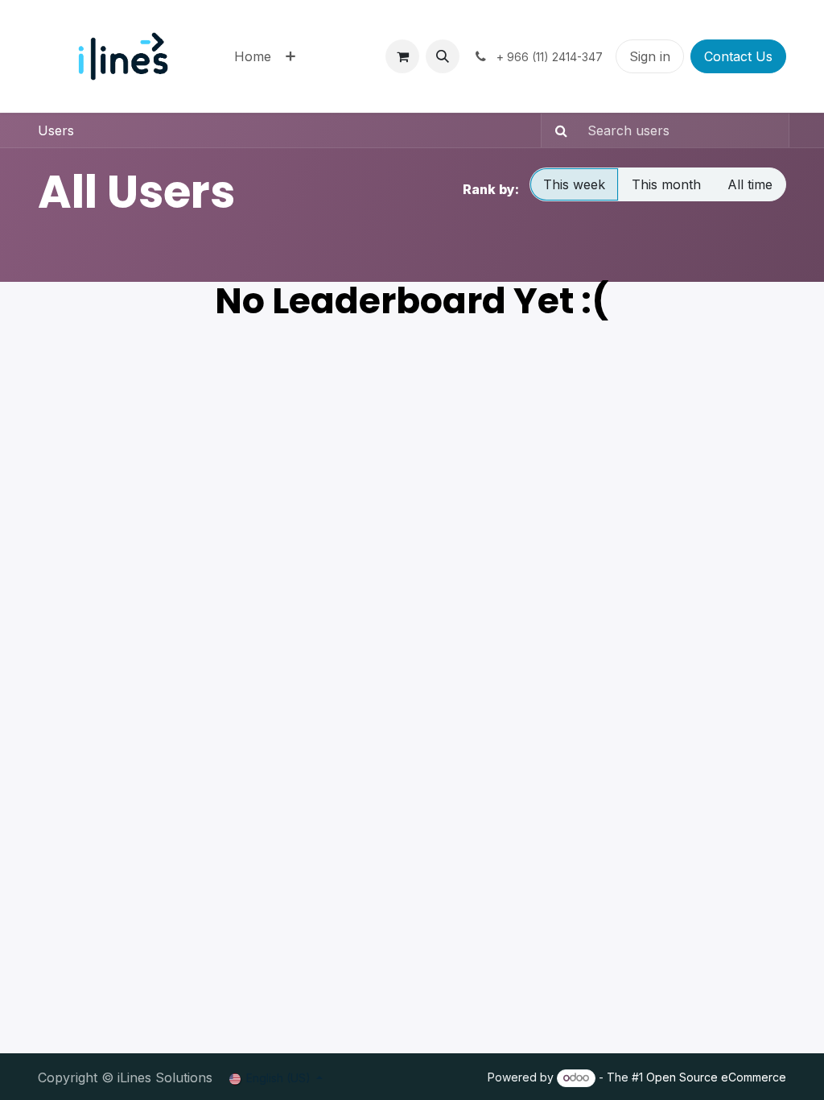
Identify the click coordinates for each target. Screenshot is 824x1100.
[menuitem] (253, 56)
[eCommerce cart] (402, 56)
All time (749, 184)
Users (56, 130)
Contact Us (738, 56)
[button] (442, 56)
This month (666, 184)
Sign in (649, 56)
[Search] (556, 130)
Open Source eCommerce (716, 1077)
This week (574, 184)
